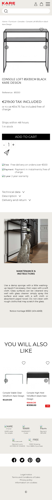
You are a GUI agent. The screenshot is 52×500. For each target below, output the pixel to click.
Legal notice (26, 474)
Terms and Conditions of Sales (26, 477)
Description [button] (9, 196)
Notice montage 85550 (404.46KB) (26, 311)
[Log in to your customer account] (35, 4)
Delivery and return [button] (14, 200)
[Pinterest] (30, 460)
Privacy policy (26, 480)
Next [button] (45, 47)
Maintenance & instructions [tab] (26, 272)
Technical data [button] (11, 192)
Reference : (7, 92)
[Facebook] (14, 460)
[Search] (6, 11)
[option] (26, 50)
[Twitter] (22, 460)
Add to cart (26, 137)
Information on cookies (26, 482)
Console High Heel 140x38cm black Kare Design (37, 396)
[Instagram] (38, 460)
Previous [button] (7, 47)
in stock (8, 126)
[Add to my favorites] (41, 29)
